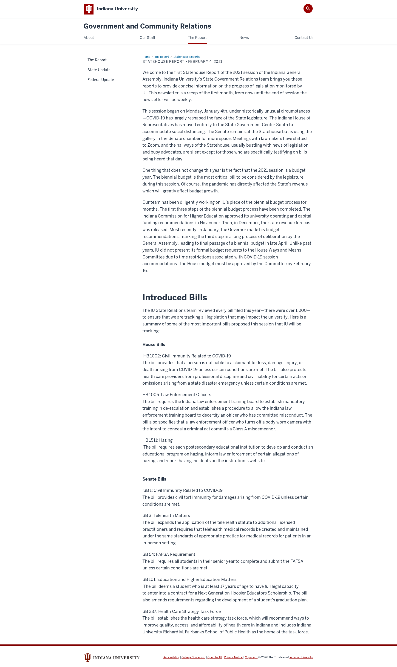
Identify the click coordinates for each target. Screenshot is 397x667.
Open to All (214, 657)
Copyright (251, 657)
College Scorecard (193, 657)
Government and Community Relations (147, 26)
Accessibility (171, 657)
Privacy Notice (233, 657)
